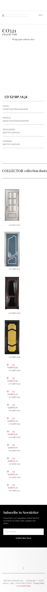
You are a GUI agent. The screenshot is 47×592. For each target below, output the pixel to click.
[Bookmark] (36, 5)
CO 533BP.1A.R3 (14, 370)
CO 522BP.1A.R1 (14, 410)
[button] (40, 18)
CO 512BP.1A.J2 (14, 491)
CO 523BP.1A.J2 (14, 397)
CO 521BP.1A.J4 (14, 464)
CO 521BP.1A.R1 (14, 451)
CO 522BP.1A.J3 (14, 424)
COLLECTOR (9, 34)
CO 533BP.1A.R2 (14, 357)
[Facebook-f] (10, 5)
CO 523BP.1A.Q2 (14, 384)
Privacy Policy (38, 583)
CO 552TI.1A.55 (14, 225)
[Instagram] (28, 5)
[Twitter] (19, 5)
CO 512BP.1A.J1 (14, 269)
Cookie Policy (25, 586)
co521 (9, 30)
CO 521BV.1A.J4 (14, 477)
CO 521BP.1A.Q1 (14, 437)
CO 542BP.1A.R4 (14, 313)
